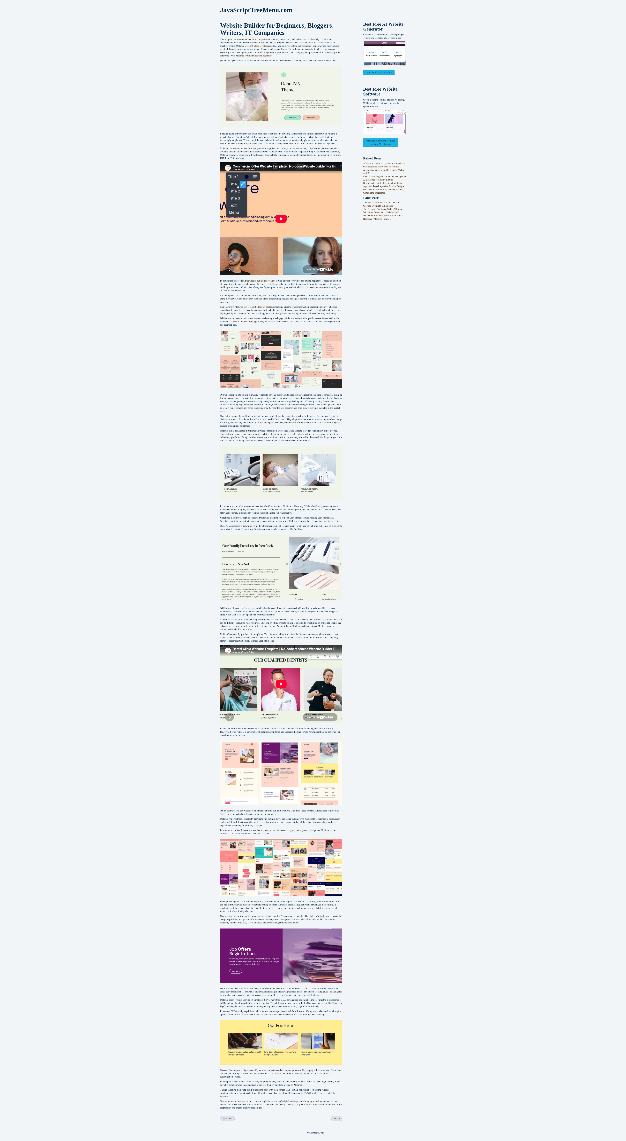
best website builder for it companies (250, 39)
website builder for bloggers (258, 46)
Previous (227, 1118)
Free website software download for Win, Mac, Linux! (380, 142)
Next (337, 1118)
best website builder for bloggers (260, 281)
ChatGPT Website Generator (379, 72)
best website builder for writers (309, 42)
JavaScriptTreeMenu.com (256, 10)
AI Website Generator (383, 26)
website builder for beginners (258, 56)
